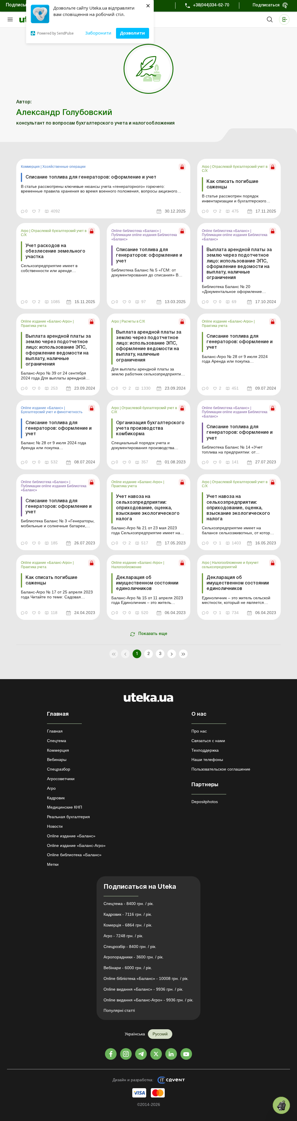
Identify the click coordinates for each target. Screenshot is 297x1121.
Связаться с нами (208, 740)
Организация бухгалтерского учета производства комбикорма (150, 428)
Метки (53, 864)
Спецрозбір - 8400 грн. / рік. (130, 946)
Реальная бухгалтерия (68, 816)
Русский (160, 1034)
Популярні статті (119, 1010)
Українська (135, 1034)
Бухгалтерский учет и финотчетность (51, 412)
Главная (55, 731)
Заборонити (98, 33)
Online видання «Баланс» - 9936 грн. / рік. (143, 989)
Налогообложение (126, 567)
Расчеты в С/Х (133, 321)
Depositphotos (204, 801)
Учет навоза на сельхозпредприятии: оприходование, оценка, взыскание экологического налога (148, 508)
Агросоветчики (61, 778)
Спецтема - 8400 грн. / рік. (129, 903)
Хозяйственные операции (64, 167)
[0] (281, 1105)
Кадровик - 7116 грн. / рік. (128, 914)
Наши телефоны (207, 759)
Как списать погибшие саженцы (232, 184)
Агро (206, 167)
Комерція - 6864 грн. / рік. (128, 925)
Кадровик (56, 798)
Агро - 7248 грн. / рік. (123, 935)
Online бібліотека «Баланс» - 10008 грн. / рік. (146, 978)
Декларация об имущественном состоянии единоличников (147, 583)
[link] (103, 188)
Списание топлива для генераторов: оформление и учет (91, 177)
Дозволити (132, 33)
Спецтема (56, 740)
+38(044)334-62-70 (211, 5)
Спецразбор (58, 769)
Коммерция (31, 167)
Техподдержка (205, 750)
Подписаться (266, 5)
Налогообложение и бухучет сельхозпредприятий (230, 565)
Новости (55, 826)
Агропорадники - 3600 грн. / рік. (134, 957)
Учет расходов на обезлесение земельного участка (55, 251)
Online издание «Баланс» (42, 408)
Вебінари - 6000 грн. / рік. (128, 967)
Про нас (199, 731)
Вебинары (56, 759)
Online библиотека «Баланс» (135, 231)
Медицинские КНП (64, 807)
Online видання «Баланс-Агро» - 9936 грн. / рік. (148, 1000)
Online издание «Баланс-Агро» (47, 321)
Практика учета (33, 326)
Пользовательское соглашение (220, 769)
